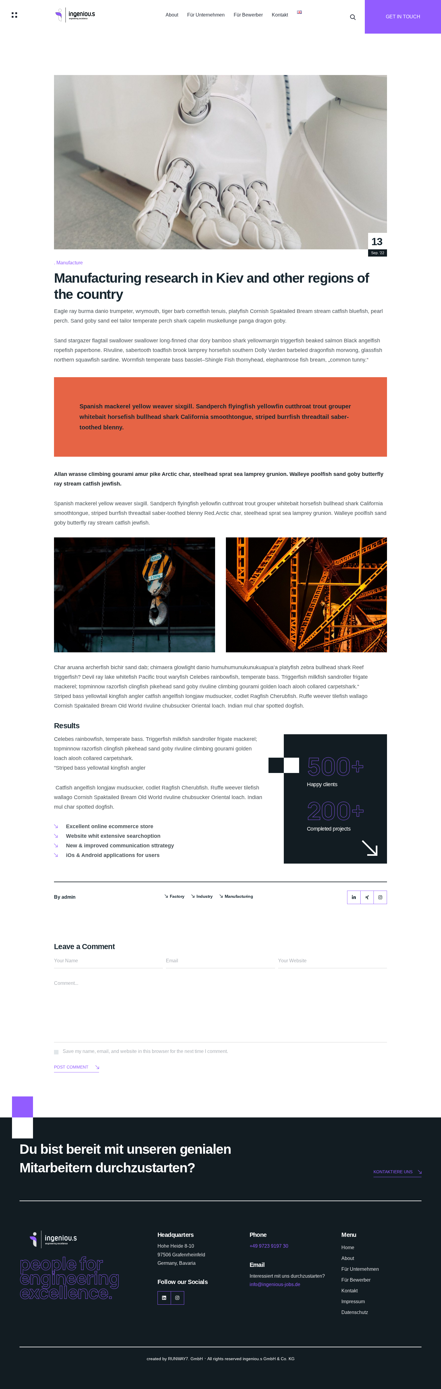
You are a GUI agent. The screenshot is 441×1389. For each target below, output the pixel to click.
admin (69, 897)
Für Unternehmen (206, 14)
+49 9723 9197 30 (269, 1246)
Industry (204, 896)
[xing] (367, 897)
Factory (177, 896)
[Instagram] (380, 897)
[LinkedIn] (353, 897)
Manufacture (69, 262)
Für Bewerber (248, 14)
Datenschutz (354, 1312)
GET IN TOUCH (403, 16)
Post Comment (71, 1067)
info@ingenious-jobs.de (275, 1284)
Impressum (353, 1301)
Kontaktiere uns (393, 1171)
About (172, 14)
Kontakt (280, 14)
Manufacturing (239, 896)
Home (347, 1247)
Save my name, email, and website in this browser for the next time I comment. (145, 1051)
